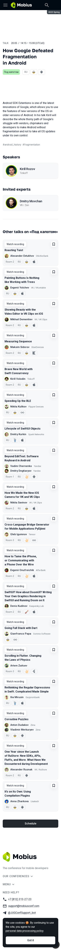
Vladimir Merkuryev (22, 729)
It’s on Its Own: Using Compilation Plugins (18, 793)
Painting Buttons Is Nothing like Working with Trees (22, 280)
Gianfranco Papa (20, 633)
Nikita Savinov (18, 502)
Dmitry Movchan (31, 201)
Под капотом (11, 72)
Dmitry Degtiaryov (20, 470)
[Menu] (5, 5)
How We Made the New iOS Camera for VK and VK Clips (22, 494)
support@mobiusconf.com (23, 906)
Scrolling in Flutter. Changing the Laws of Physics (23, 657)
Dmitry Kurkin (18, 434)
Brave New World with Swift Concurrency (19, 371)
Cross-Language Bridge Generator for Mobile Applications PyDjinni (27, 526)
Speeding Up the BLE (18, 401)
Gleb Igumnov (18, 534)
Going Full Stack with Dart (21, 628)
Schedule (30, 823)
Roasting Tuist (14, 250)
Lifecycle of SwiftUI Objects (22, 428)
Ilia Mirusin (17, 697)
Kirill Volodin (17, 378)
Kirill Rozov (27, 169)
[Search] (46, 5)
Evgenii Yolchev (19, 287)
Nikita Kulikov (18, 406)
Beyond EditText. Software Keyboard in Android (22, 458)
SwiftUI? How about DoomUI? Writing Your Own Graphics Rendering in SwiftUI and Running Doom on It (28, 596)
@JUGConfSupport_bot (22, 912)
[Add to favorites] (53, 244)
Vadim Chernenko (21, 466)
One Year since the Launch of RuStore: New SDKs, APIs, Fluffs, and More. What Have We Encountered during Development (26, 757)
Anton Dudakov (19, 725)
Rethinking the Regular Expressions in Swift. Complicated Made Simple (27, 689)
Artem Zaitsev (18, 665)
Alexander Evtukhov (22, 255)
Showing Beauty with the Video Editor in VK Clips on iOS (24, 311)
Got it (30, 940)
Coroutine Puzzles (16, 719)
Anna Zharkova (19, 801)
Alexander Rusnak (21, 769)
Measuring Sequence (18, 341)
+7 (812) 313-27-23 (20, 899)
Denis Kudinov (18, 606)
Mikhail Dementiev (21, 319)
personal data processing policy (24, 930)
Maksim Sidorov (19, 347)
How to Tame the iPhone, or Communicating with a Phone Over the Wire (21, 560)
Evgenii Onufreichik (22, 570)
